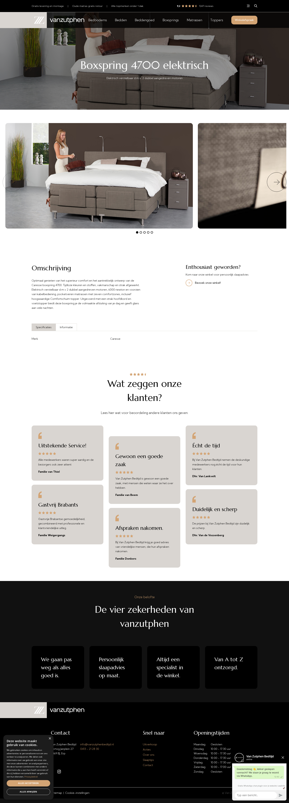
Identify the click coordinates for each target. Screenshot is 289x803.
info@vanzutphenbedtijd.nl (97, 744)
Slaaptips (148, 760)
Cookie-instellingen (77, 792)
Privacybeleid (30, 776)
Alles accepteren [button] (28, 783)
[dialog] (28, 767)
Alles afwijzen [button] (28, 791)
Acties (147, 749)
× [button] (50, 738)
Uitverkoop (150, 744)
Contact (148, 765)
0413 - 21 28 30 (89, 749)
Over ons (148, 754)
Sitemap (57, 792)
